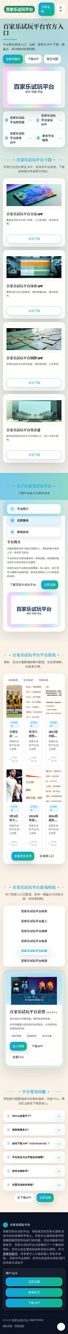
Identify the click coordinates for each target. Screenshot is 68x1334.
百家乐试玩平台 (20, 1320)
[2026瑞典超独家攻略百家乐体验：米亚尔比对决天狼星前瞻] (34, 785)
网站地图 (19, 1325)
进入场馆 (18, 1046)
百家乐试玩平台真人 (34, 921)
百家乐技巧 (10, 1254)
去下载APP (24, 1198)
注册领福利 (13, 59)
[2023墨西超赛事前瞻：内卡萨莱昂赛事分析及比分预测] (53, 701)
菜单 (60, 9)
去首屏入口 (47, 856)
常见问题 (52, 59)
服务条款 (7, 1325)
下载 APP (34, 1303)
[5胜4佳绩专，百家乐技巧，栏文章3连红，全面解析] (14, 785)
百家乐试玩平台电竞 (34, 941)
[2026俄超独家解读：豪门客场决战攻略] (53, 785)
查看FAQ (18, 1057)
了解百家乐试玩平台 (23, 585)
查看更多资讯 (23, 856)
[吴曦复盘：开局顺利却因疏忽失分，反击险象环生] (14, 701)
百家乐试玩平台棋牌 (34, 931)
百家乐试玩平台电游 (34, 961)
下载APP (33, 59)
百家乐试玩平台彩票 (34, 951)
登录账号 (34, 1292)
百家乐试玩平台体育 (34, 911)
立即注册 (45, 9)
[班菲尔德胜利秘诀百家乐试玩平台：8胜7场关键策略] (34, 701)
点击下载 (34, 239)
